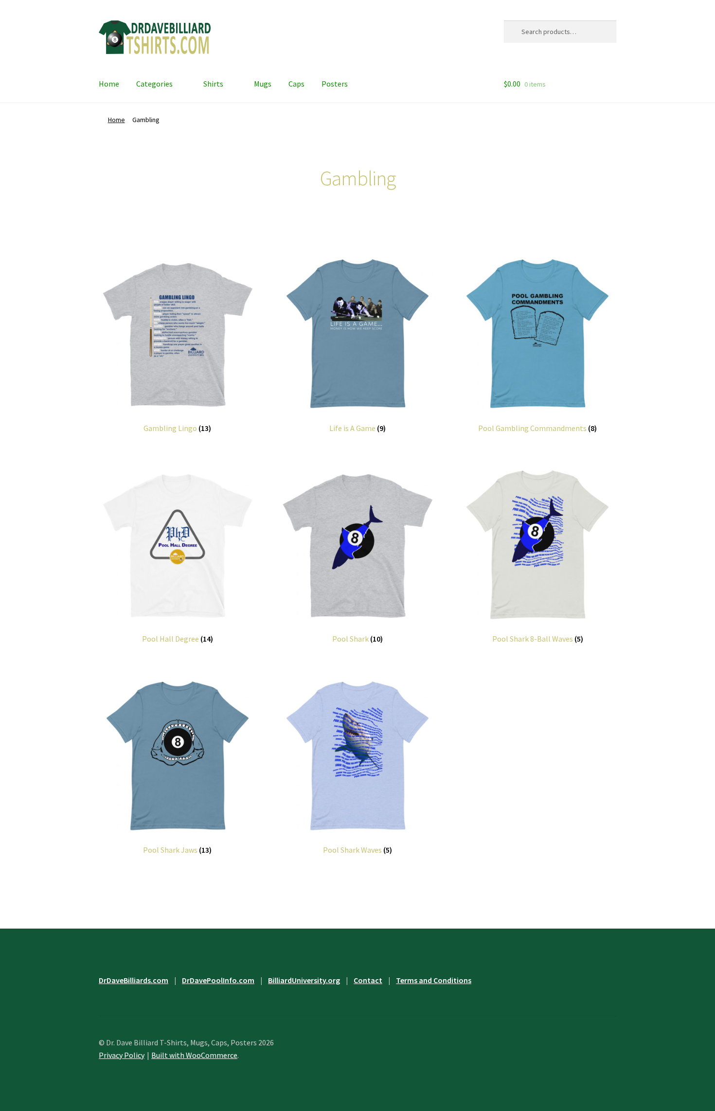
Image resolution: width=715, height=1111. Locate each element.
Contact (368, 980)
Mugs (262, 84)
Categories (154, 84)
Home (109, 84)
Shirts (213, 84)
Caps (296, 84)
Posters (335, 84)
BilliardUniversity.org (304, 980)
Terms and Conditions (433, 980)
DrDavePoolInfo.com (218, 980)
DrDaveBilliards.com (133, 980)
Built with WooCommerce (194, 1055)
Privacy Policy (121, 1055)
